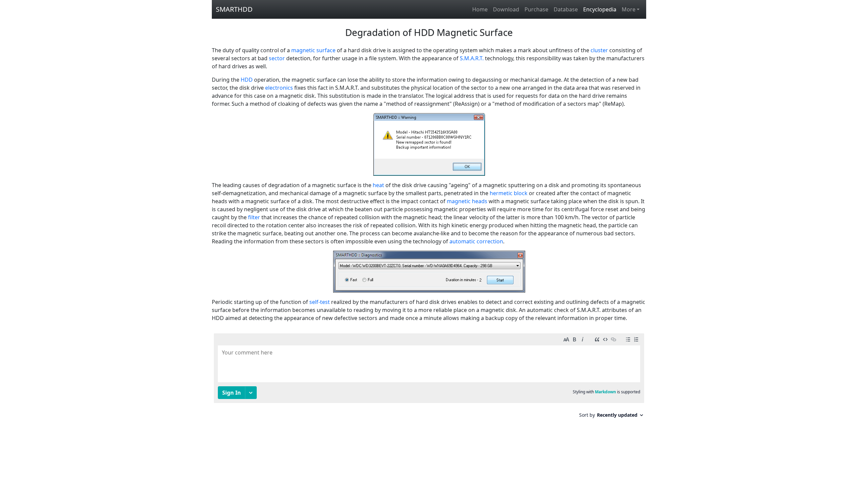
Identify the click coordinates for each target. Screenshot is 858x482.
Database (566, 9)
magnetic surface (313, 50)
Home (480, 9)
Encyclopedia (599, 9)
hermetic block (509, 193)
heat (378, 185)
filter (254, 217)
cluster (599, 50)
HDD (247, 79)
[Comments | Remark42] (429, 378)
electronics (279, 87)
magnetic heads (467, 201)
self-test (319, 302)
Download (506, 9)
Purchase (536, 9)
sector (277, 58)
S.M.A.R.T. (472, 58)
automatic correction (476, 241)
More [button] (628, 9)
